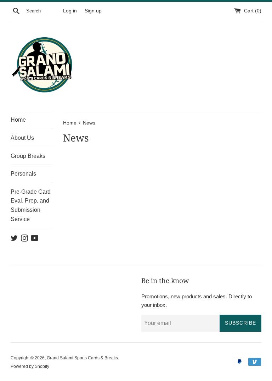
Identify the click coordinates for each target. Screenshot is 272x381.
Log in (70, 10)
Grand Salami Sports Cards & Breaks (82, 357)
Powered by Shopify (30, 366)
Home (18, 120)
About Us (22, 138)
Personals (23, 174)
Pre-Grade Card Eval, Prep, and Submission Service (31, 205)
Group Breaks (28, 156)
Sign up (93, 10)
